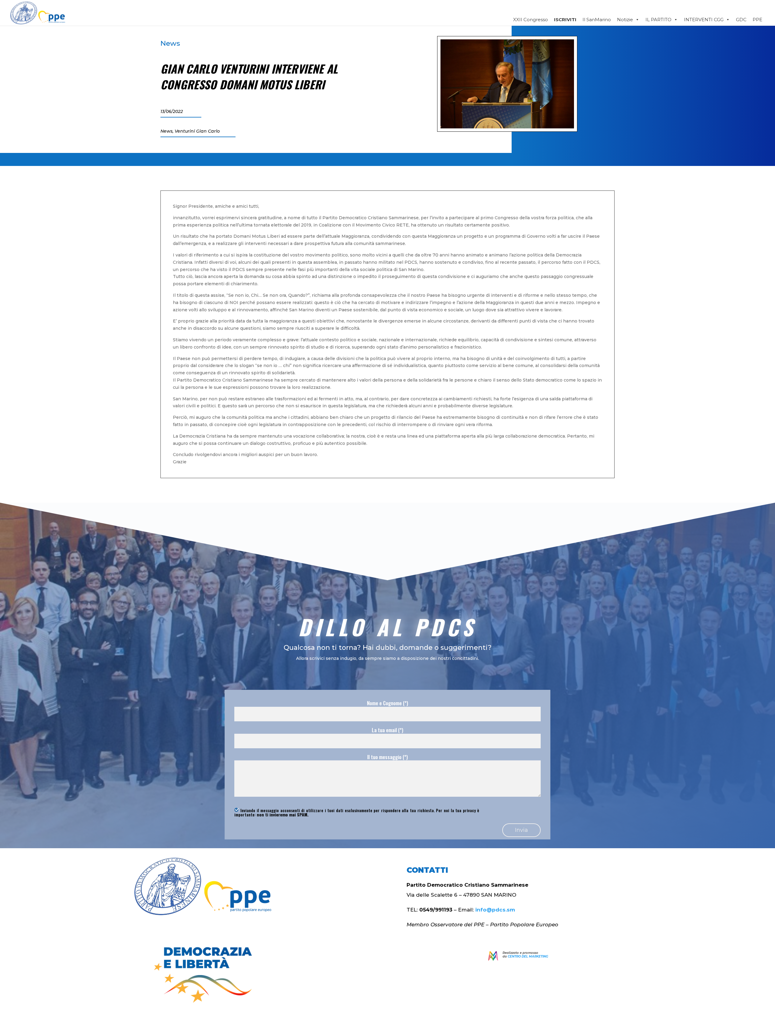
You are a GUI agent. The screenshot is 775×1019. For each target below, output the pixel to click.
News (170, 43)
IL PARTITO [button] (658, 19)
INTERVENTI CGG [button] (704, 19)
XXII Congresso (530, 19)
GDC (741, 19)
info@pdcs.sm (495, 910)
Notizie (625, 19)
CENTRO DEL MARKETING (528, 956)
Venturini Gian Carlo (197, 131)
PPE (757, 19)
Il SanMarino (596, 19)
